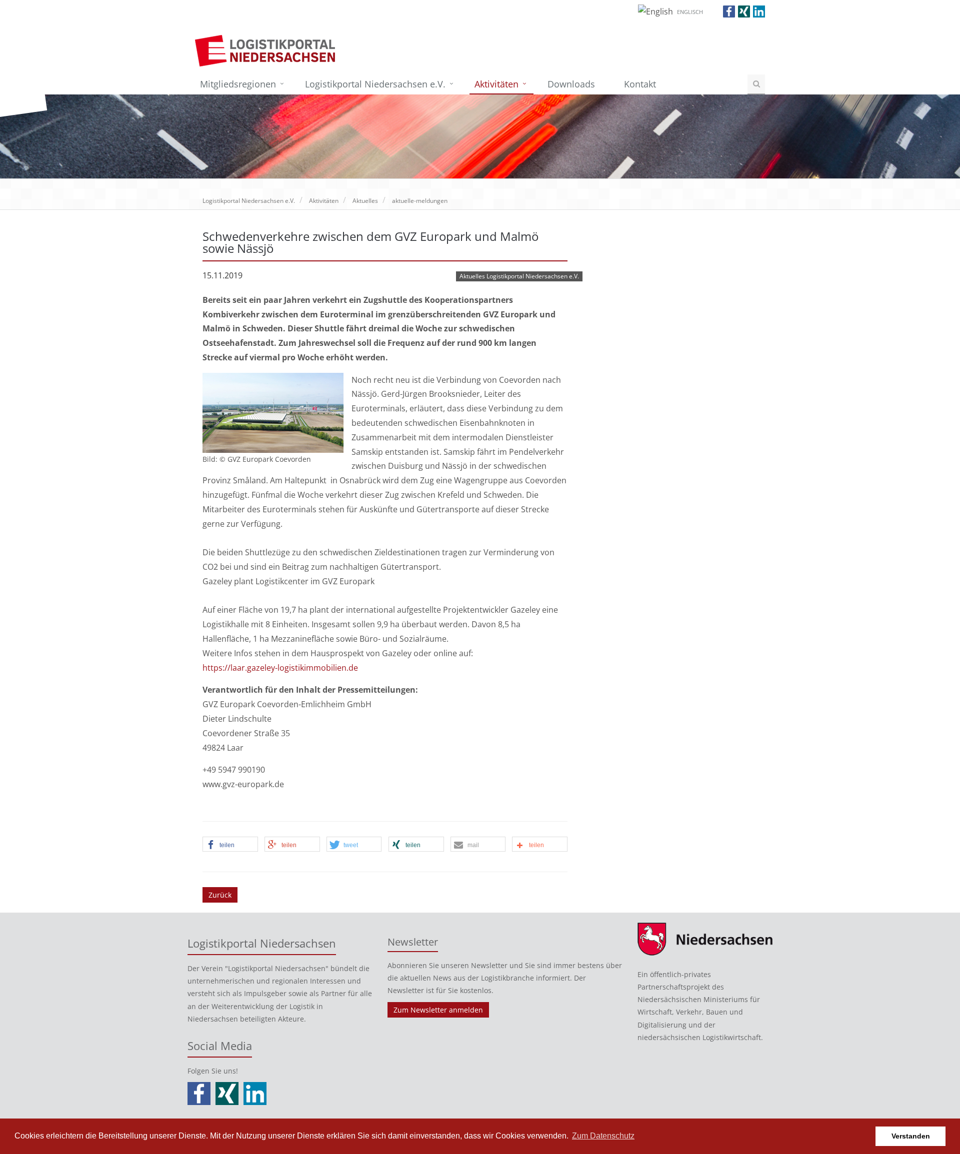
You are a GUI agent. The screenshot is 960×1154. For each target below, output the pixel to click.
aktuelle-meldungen (420, 200)
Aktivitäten (496, 84)
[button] (230, 844)
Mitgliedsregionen (238, 84)
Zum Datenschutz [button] (603, 1136)
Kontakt (640, 84)
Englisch (690, 11)
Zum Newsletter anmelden (438, 1010)
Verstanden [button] (911, 1136)
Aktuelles (365, 200)
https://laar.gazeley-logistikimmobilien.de (280, 667)
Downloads (571, 84)
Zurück (220, 895)
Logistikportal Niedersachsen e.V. (375, 84)
